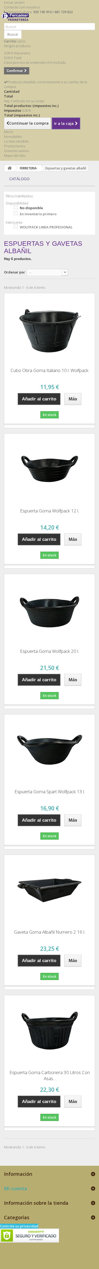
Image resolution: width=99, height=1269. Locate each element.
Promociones (14, 146)
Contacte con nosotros (22, 7)
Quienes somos (16, 150)
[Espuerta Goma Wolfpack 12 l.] (49, 469)
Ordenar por (14, 272)
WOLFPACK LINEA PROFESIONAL (46, 227)
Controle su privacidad (19, 1226)
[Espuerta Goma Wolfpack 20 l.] (49, 609)
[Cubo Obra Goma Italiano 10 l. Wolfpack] (49, 328)
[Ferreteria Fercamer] (16, 20)
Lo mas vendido (16, 141)
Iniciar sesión (14, 2)
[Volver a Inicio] (9, 168)
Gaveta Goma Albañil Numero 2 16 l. (49, 932)
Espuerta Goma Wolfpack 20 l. (49, 651)
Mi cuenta (15, 1188)
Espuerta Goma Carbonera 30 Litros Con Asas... (50, 1075)
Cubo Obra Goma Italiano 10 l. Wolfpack (49, 370)
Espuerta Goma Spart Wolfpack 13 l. (50, 791)
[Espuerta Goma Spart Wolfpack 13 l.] (49, 750)
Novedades (13, 136)
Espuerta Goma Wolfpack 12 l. (49, 511)
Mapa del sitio (15, 155)
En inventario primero (38, 214)
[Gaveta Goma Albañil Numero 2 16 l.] (49, 890)
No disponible (31, 207)
